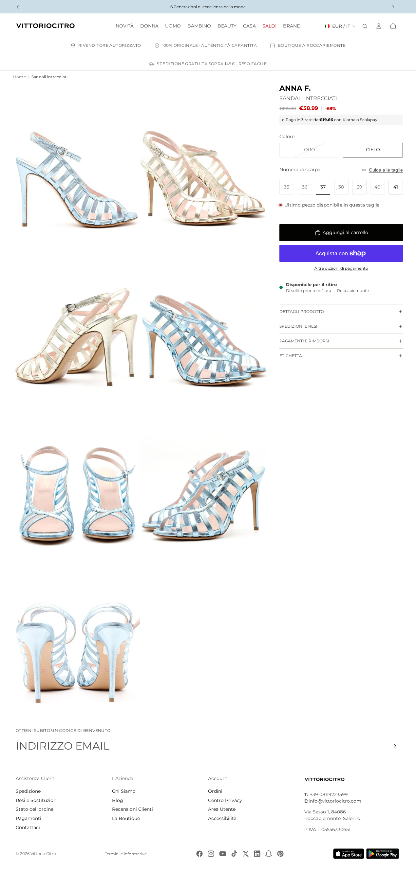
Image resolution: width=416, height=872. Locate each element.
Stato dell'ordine (34, 809)
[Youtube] (223, 854)
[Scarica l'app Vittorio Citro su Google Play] (384, 853)
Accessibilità (222, 818)
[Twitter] (246, 854)
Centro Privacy (225, 800)
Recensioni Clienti (132, 809)
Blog (117, 800)
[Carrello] (393, 26)
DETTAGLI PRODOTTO (301, 311)
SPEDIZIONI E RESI (298, 326)
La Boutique (126, 818)
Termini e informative (126, 853)
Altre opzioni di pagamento (341, 268)
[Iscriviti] (393, 746)
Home (19, 76)
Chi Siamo (124, 791)
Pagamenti (28, 818)
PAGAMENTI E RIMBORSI (304, 340)
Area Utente (222, 809)
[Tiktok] (234, 854)
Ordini (215, 791)
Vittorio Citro (43, 853)
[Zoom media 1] (76, 162)
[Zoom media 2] (203, 162)
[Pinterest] (280, 854)
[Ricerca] (365, 26)
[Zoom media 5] (76, 479)
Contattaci (28, 827)
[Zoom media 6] (203, 479)
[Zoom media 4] (203, 321)
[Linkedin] (257, 854)
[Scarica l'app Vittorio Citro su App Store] (349, 853)
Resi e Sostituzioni (37, 800)
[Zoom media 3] (76, 321)
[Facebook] (199, 854)
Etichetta (290, 355)
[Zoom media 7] (76, 637)
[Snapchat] (269, 854)
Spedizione (28, 791)
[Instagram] (211, 854)
